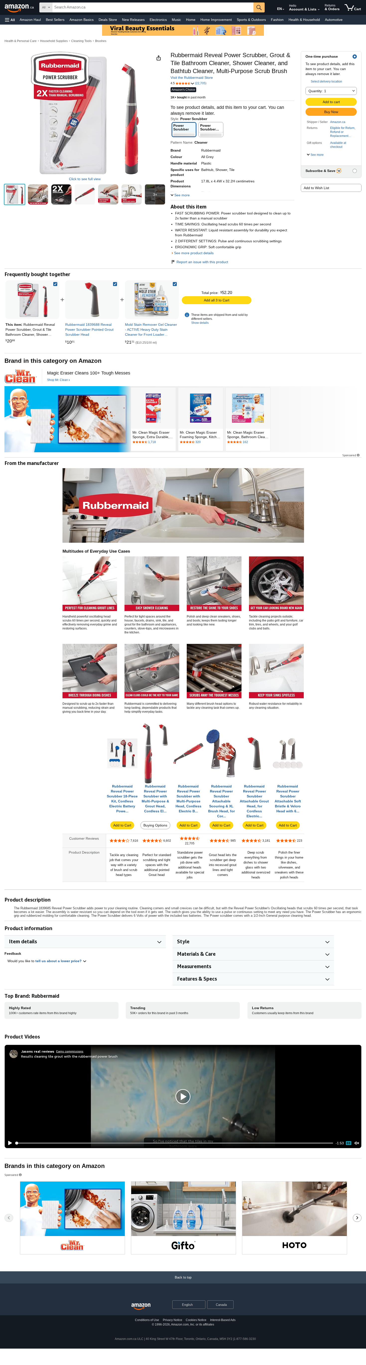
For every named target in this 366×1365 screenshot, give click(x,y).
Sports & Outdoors (251, 20)
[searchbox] (152, 7)
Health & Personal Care (20, 41)
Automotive (334, 20)
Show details (200, 323)
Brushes (100, 41)
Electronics (158, 20)
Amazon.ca (337, 122)
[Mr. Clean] (20, 376)
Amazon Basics (81, 20)
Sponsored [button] (349, 455)
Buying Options (155, 825)
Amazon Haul (30, 20)
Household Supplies (54, 41)
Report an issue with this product (202, 262)
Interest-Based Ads (223, 1320)
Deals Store (108, 20)
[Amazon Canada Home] (140, 1307)
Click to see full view (85, 179)
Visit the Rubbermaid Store (192, 78)
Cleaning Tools (81, 41)
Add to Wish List (316, 188)
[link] (92, 299)
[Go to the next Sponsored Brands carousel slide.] (357, 1218)
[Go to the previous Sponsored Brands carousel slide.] (9, 1218)
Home (190, 20)
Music (176, 20)
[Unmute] (356, 1143)
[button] (10, 20)
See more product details (194, 253)
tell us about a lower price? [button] (59, 961)
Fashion (277, 20)
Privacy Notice (172, 1320)
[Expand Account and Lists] (319, 9)
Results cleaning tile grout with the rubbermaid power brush (69, 1056)
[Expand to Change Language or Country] (283, 9)
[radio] (14, 194)
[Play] (9, 1143)
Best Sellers (55, 20)
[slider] (174, 1143)
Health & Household (304, 20)
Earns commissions (69, 1051)
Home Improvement (216, 20)
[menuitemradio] (348, 1143)
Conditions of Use (147, 1320)
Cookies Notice (196, 1320)
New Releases (133, 20)
